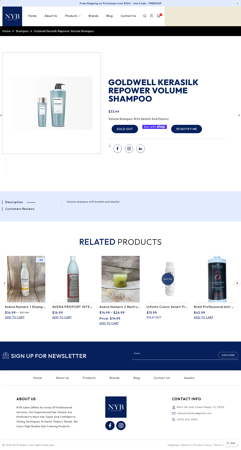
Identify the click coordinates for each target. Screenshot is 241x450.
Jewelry (189, 377)
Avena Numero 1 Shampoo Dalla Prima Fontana (26, 307)
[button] (110, 145)
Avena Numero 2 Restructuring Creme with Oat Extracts (120, 307)
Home (6, 31)
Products (89, 377)
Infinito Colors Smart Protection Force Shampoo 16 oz (168, 307)
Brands (115, 377)
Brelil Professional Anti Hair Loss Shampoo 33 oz (215, 307)
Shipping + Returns (179, 445)
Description (14, 202)
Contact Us (162, 377)
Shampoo (22, 31)
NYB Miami (20, 445)
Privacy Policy (202, 445)
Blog (136, 377)
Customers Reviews (19, 209)
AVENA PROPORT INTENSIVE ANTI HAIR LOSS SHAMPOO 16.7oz (73, 307)
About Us (62, 377)
